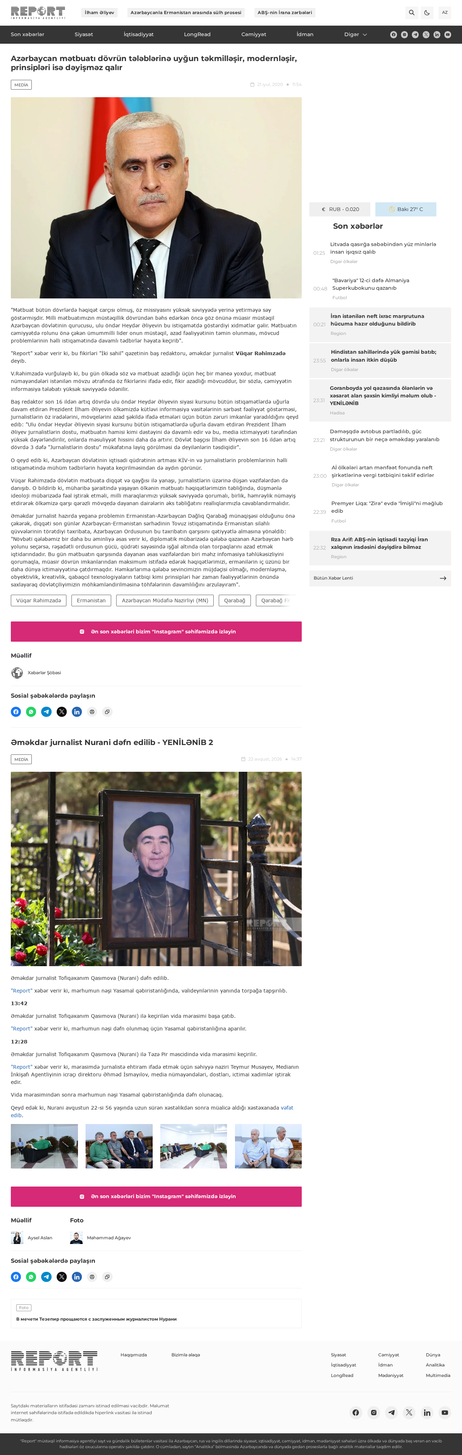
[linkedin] (436, 34)
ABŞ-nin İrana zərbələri (285, 12)
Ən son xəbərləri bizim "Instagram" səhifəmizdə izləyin (163, 631)
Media (21, 84)
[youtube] (447, 34)
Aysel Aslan (40, 1237)
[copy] (107, 712)
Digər (351, 34)
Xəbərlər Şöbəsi (44, 672)
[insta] (404, 34)
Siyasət (338, 1354)
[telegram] (415, 34)
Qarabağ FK (276, 600)
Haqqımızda (134, 1354)
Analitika (435, 1365)
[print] (92, 712)
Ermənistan (91, 600)
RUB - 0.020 (344, 209)
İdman (385, 1365)
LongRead (342, 1375)
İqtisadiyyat (343, 1365)
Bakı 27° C (410, 209)
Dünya (433, 1354)
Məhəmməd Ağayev (109, 1237)
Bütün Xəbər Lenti (333, 578)
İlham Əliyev (99, 12)
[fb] (393, 34)
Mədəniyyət (391, 1375)
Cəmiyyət (388, 1354)
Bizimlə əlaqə (185, 1354)
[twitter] (426, 34)
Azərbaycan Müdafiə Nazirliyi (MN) (165, 600)
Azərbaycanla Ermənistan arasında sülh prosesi (186, 12)
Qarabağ (234, 600)
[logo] (38, 13)
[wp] (31, 712)
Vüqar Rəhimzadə (38, 600)
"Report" (21, 990)
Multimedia (438, 1375)
